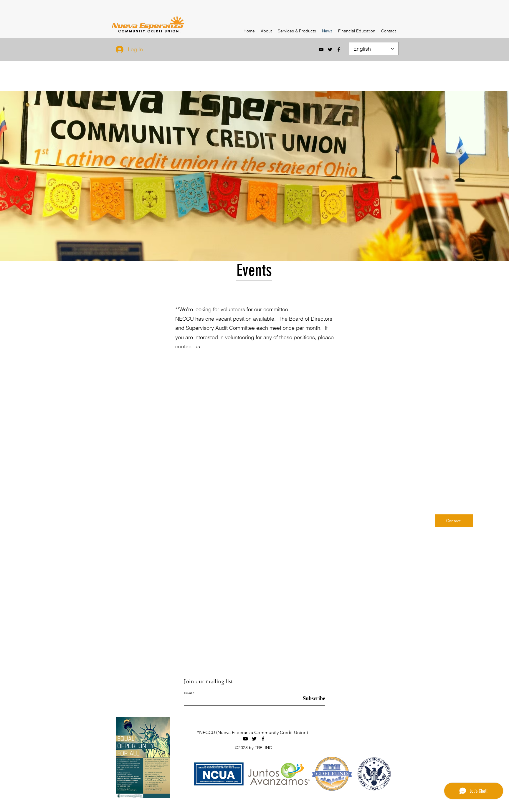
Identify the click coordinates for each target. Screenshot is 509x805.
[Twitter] (330, 49)
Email (188, 693)
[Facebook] (339, 49)
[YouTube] (321, 49)
